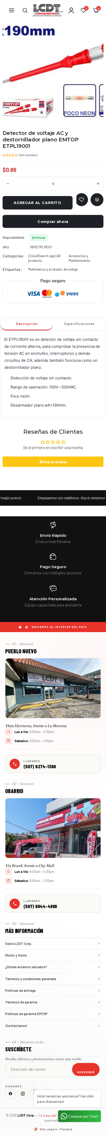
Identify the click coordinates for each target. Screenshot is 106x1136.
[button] (10, 154)
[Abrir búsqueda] (25, 10)
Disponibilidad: (14, 237)
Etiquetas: (12, 269)
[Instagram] (22, 1093)
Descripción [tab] (26, 324)
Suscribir (85, 1072)
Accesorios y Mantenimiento (79, 258)
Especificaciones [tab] (79, 324)
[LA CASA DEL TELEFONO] (48, 10)
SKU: (6, 247)
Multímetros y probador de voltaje (53, 269)
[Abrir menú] (11, 10)
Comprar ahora (53, 221)
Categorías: (13, 256)
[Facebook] (10, 1093)
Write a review (53, 461)
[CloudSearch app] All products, (44, 258)
